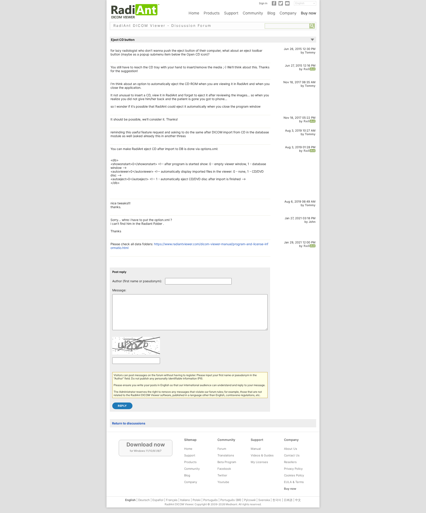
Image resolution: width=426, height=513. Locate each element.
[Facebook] (274, 4)
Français (172, 500)
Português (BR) (230, 500)
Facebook (224, 468)
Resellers (290, 462)
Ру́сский (250, 500)
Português (210, 500)
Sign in (263, 3)
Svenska (264, 500)
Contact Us (292, 455)
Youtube (223, 482)
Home (194, 13)
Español (157, 500)
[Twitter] (280, 4)
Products (212, 13)
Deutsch (144, 500)
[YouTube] (287, 4)
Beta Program (226, 462)
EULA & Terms (294, 482)
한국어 (276, 500)
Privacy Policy (293, 468)
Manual (256, 448)
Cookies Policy (294, 475)
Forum (221, 448)
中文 (298, 500)
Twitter (222, 475)
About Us (290, 448)
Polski (197, 500)
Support (231, 13)
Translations (225, 455)
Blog (271, 13)
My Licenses (259, 462)
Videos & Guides (262, 455)
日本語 (288, 500)
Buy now (308, 13)
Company (288, 13)
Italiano (185, 500)
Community (253, 13)
